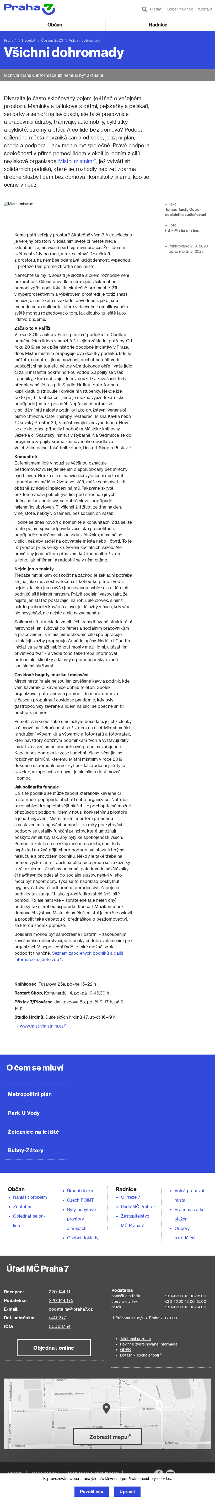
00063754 (60, 1326)
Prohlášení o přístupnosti (93, 1473)
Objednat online (53, 1347)
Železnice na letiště (33, 1131)
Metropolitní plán (30, 1094)
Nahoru (15, 1473)
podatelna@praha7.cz (71, 1308)
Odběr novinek (180, 9)
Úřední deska (80, 1190)
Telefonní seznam (135, 1338)
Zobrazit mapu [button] (108, 1437)
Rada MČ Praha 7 (138, 1206)
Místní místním (75, 161)
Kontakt (205, 9)
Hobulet (28, 40)
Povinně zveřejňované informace (149, 1344)
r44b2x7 (57, 1317)
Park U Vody (24, 1113)
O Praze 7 (130, 1197)
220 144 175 (61, 1300)
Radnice (158, 24)
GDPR (125, 1349)
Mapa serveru (45, 1473)
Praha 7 (10, 40)
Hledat (154, 9)
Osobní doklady (83, 1237)
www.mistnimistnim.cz (42, 1025)
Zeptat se (22, 1206)
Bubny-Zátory (25, 1150)
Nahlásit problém (30, 1197)
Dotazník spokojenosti (139, 1355)
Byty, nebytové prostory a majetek (81, 1219)
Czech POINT (80, 1199)
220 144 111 (60, 1291)
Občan (54, 24)
